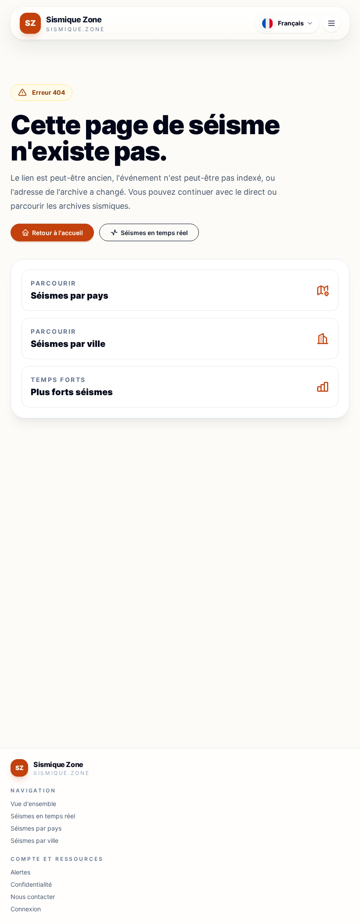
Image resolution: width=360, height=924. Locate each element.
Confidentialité (31, 884)
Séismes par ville (34, 840)
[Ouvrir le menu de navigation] (331, 23)
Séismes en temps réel (154, 232)
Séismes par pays (36, 828)
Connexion (26, 909)
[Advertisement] (180, 490)
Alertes (20, 872)
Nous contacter (33, 896)
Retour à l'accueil (57, 232)
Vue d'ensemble (33, 803)
